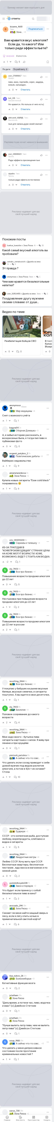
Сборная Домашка (25, 430)
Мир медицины (24, 411)
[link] (21, 335)
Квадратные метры (26, 857)
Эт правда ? (10, 268)
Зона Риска (19, 32)
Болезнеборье (23, 979)
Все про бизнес (24, 572)
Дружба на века (33, 262)
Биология (20, 710)
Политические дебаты (28, 456)
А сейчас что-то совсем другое (28, 758)
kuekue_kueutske (14, 245)
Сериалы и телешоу (26, 543)
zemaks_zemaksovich (16, 262)
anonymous (11, 277)
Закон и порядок (24, 886)
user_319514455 (13, 294)
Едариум (20, 831)
